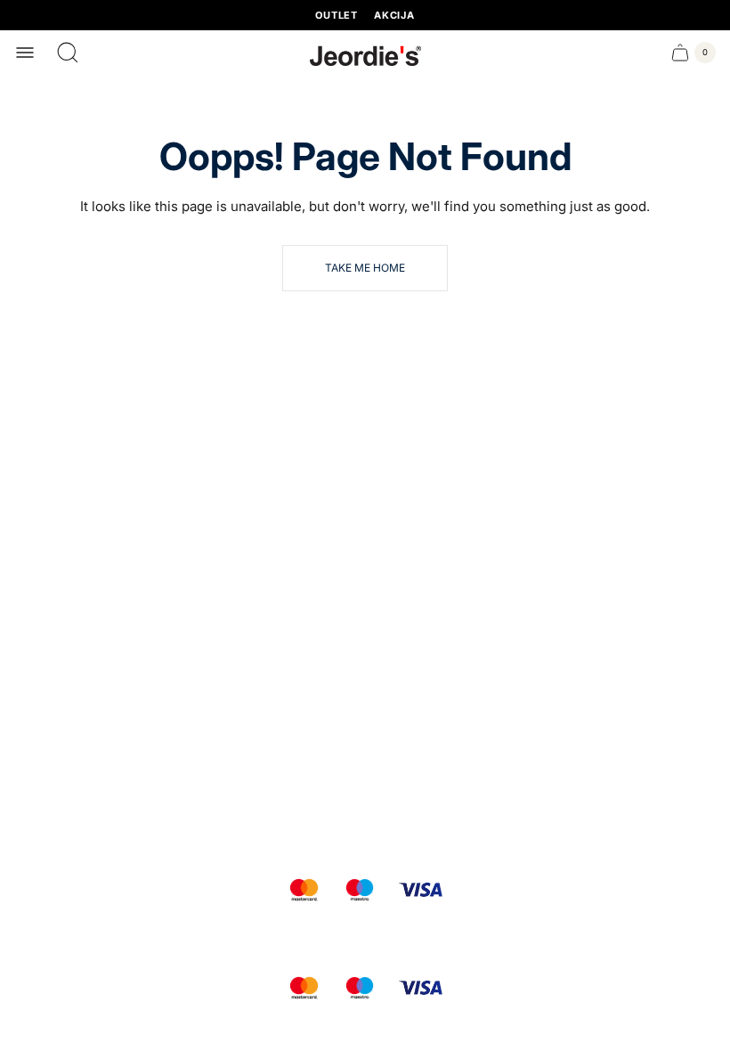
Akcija (394, 15)
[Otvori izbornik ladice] (25, 52)
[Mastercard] (304, 890)
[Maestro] (360, 890)
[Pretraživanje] (67, 52)
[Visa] (420, 890)
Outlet (336, 15)
